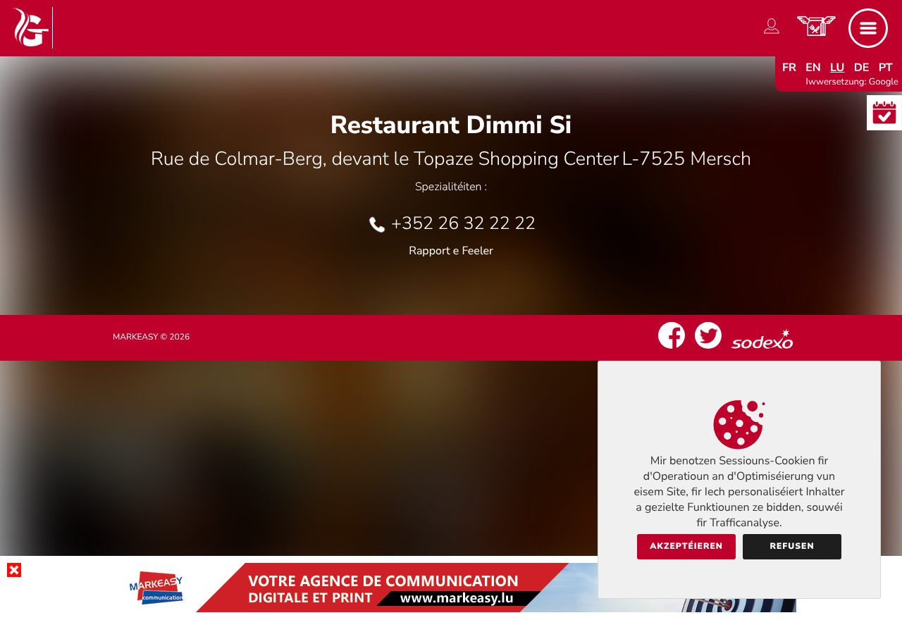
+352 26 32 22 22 (463, 223)
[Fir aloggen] (771, 33)
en (813, 67)
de (862, 67)
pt (886, 67)
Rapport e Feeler (451, 251)
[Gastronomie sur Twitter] (708, 348)
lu (837, 67)
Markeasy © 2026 (151, 337)
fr (789, 67)
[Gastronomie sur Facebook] (671, 348)
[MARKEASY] (451, 608)
